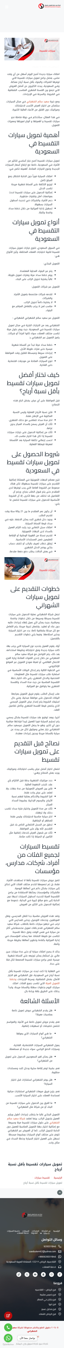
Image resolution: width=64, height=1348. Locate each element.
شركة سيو (43, 1344)
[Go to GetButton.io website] (8, 1344)
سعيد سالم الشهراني (38, 101)
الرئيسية (58, 1178)
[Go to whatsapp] (8, 1338)
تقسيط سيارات (42, 1178)
